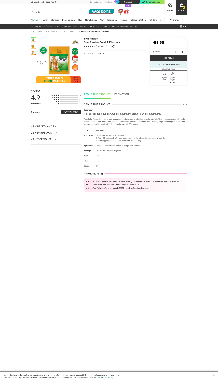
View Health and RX (44, 126)
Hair (80, 20)
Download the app (96, 2)
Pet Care (153, 20)
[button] (181, 7)
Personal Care (68, 20)
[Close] (214, 375)
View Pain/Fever (42, 133)
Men (102, 20)
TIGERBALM (91, 38)
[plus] (182, 52)
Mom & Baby (91, 20)
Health (45, 20)
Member (35, 20)
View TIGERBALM (41, 139)
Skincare (55, 20)
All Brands (174, 20)
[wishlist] (107, 46)
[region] (109, 375)
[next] (162, 20)
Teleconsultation (138, 20)
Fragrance (112, 20)
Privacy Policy (107, 377)
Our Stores (109, 2)
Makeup (123, 20)
